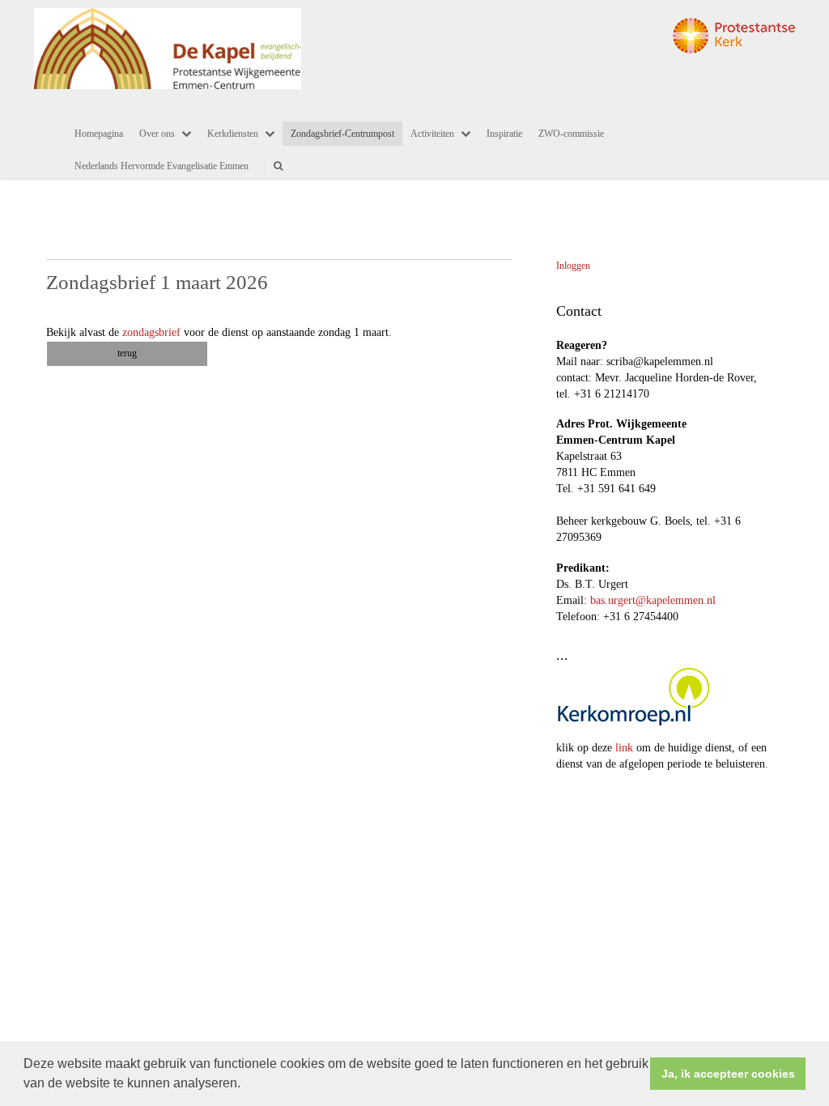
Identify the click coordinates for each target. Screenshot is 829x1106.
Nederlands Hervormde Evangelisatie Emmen (161, 166)
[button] (246, 1085)
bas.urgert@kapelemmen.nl (653, 600)
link (624, 748)
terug (127, 353)
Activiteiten (432, 133)
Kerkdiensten (232, 133)
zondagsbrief (151, 332)
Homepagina (98, 133)
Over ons (157, 133)
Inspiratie (504, 133)
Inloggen (573, 265)
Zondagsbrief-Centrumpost (342, 133)
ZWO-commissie (571, 133)
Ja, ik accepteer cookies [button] (728, 1073)
